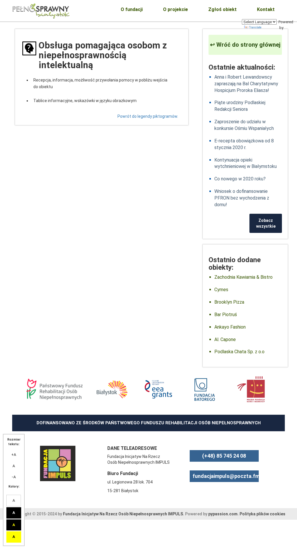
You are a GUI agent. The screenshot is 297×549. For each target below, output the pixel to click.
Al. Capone (225, 339)
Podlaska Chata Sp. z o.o (239, 351)
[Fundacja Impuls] (57, 463)
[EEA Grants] (158, 389)
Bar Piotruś (225, 314)
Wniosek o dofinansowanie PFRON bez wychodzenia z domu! (241, 198)
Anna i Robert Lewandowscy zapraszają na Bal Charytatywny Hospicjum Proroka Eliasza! (246, 83)
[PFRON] (54, 389)
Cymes (221, 289)
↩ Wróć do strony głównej (245, 44)
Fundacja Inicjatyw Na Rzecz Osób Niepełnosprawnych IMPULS (123, 514)
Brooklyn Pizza (229, 302)
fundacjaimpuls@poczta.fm (226, 476)
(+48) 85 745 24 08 (224, 456)
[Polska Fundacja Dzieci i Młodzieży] (251, 389)
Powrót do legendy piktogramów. (147, 116)
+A (13, 454)
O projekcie (175, 9)
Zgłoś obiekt (222, 9)
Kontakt (266, 9)
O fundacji (132, 9)
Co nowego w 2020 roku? (240, 179)
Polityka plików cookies (262, 514)
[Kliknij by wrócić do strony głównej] (41, 10)
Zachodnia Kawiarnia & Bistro (243, 277)
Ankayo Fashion (230, 327)
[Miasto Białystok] (112, 389)
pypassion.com (223, 514)
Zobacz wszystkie (266, 223)
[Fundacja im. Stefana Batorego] (204, 389)
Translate (255, 27)
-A (14, 477)
